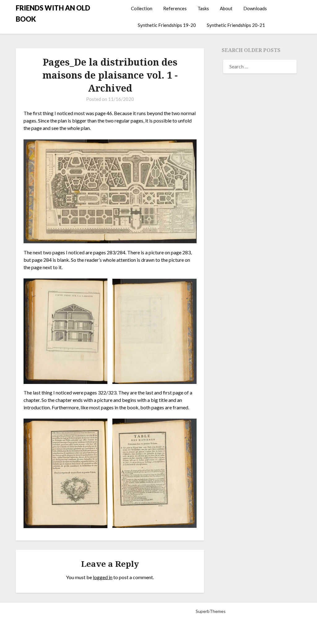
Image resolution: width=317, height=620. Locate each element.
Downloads (255, 8)
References (175, 8)
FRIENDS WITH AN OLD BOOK (53, 13)
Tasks (203, 8)
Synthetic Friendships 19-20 (167, 25)
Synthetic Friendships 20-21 (236, 25)
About (226, 8)
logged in (102, 577)
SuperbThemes (211, 611)
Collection (141, 8)
